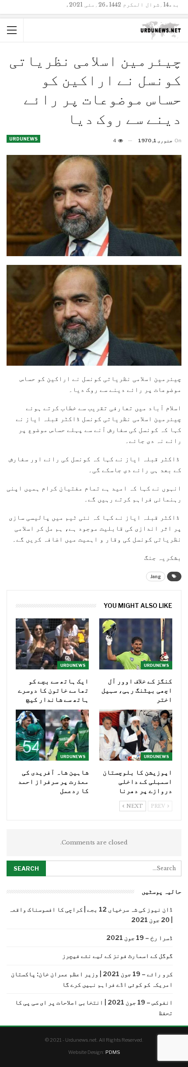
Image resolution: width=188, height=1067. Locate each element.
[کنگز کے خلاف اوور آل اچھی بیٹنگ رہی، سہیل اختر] (135, 643)
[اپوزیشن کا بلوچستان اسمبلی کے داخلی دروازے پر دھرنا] (135, 735)
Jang (155, 576)
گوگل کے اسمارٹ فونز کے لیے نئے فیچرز (117, 955)
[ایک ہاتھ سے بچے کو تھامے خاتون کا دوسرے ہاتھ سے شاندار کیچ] (52, 643)
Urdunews (23, 138)
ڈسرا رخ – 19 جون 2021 (139, 937)
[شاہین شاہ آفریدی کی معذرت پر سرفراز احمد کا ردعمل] (52, 735)
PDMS (112, 1052)
